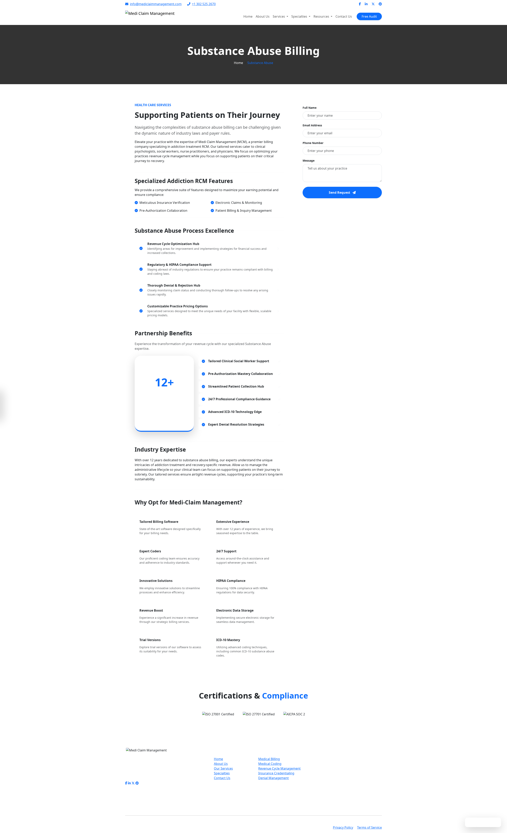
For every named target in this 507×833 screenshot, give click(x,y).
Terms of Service (369, 827)
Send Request (340, 192)
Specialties (222, 773)
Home (248, 16)
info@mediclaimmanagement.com (156, 4)
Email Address (312, 125)
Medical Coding (269, 764)
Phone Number (313, 143)
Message (308, 160)
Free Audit (369, 16)
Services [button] (279, 16)
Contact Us (343, 16)
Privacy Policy (343, 827)
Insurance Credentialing (276, 773)
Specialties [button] (299, 16)
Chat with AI (486, 822)
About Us (263, 16)
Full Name (309, 108)
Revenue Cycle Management (279, 768)
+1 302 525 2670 (204, 4)
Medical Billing (269, 759)
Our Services (223, 768)
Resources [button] (322, 16)
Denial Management (273, 778)
